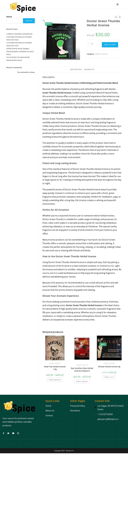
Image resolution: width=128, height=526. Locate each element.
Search (9, 16)
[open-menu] (117, 4)
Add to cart (110, 45)
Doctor (112, 89)
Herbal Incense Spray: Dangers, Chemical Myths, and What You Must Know (20, 51)
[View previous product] (116, 17)
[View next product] (120, 17)
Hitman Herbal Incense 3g (109, 366)
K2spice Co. (70, 451)
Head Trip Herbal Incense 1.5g (55, 367)
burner (110, 265)
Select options (55, 380)
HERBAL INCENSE (101, 54)
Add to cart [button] (109, 377)
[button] (43, 20)
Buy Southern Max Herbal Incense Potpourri (82, 369)
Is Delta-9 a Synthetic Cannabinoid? (19, 34)
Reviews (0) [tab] (89, 69)
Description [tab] (76, 69)
